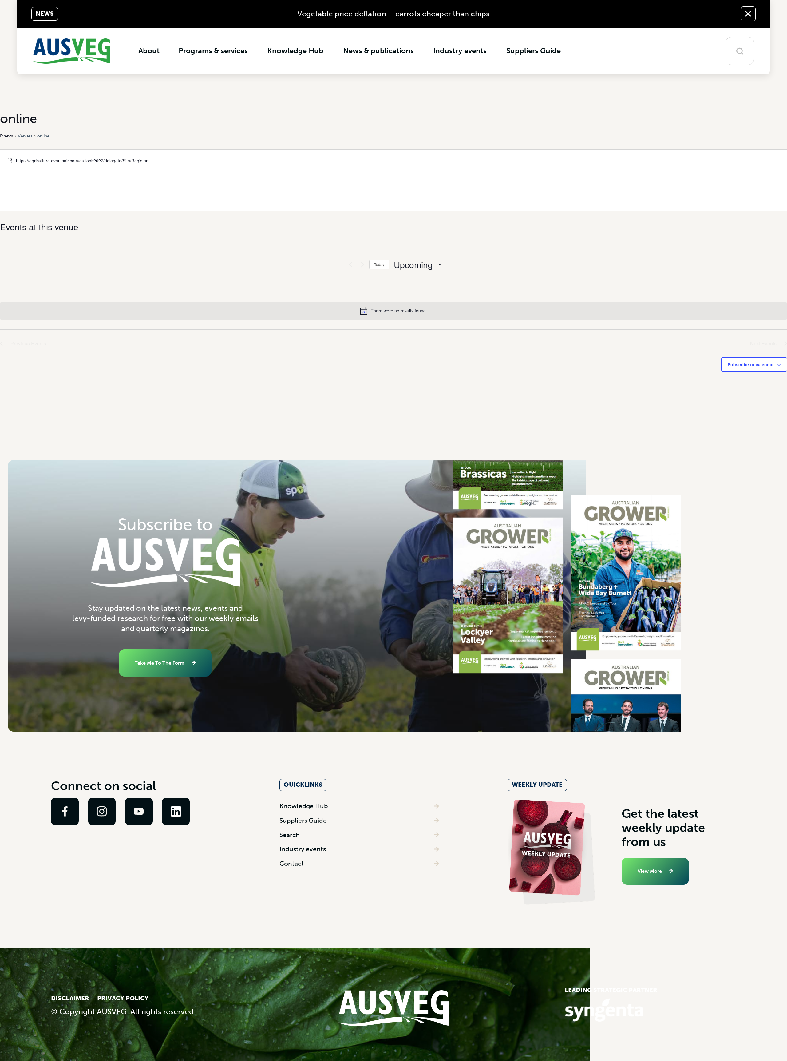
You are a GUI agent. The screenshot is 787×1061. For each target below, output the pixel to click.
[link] (65, 811)
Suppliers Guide (303, 820)
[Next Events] (361, 264)
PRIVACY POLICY (122, 998)
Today (379, 264)
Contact (291, 863)
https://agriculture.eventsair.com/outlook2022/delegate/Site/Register (82, 160)
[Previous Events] (349, 264)
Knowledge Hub (303, 806)
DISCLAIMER (70, 998)
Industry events (302, 849)
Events (6, 136)
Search (289, 835)
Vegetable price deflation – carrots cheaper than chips (393, 13)
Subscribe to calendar (751, 364)
